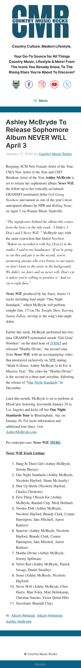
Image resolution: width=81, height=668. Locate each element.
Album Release (23, 615)
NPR (52, 359)
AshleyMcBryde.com (21, 431)
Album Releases (50, 615)
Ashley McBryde (18, 622)
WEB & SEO (40, 664)
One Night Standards (42, 382)
